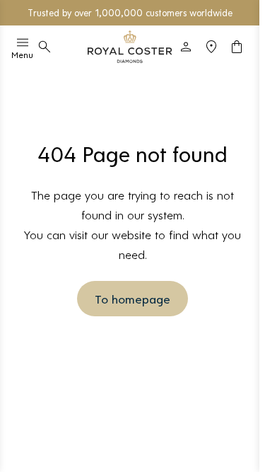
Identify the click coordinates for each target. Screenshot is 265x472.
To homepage (132, 298)
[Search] (44, 46)
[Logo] (130, 46)
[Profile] (186, 46)
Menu (22, 54)
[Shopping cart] (236, 46)
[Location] (211, 46)
